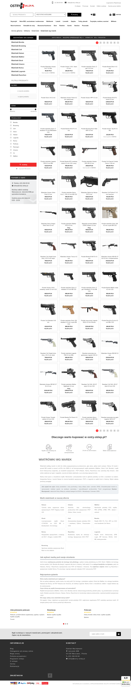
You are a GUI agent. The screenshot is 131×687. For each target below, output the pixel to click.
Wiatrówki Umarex (17, 64)
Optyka (73, 21)
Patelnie (62, 25)
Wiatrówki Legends (18, 71)
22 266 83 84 (59, 2)
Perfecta (15, 144)
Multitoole (49, 21)
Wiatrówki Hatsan (17, 53)
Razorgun (16, 147)
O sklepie (78, 6)
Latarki (58, 21)
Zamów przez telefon (114, 6)
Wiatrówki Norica (17, 68)
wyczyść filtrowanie (25, 168)
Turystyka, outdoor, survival (99, 21)
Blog (12, 648)
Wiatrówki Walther (17, 57)
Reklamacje (14, 666)
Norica (15, 141)
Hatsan (15, 134)
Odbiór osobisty (101, 6)
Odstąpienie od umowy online (21, 651)
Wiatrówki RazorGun (18, 75)
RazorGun (71, 532)
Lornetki (65, 21)
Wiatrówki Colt (16, 49)
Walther (15, 156)
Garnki (69, 25)
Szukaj (75, 14)
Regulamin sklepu (17, 659)
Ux (14, 153)
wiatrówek (75, 473)
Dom (55, 25)
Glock (15, 131)
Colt (14, 128)
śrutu (95, 473)
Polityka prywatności (18, 656)
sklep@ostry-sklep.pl (74, 2)
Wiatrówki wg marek (23, 38)
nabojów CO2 (81, 569)
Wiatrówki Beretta (17, 42)
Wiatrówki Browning (18, 46)
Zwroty (12, 664)
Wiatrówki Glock (17, 60)
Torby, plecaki (82, 21)
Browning (16, 125)
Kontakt (92, 6)
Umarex (15, 150)
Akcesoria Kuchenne (44, 25)
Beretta (15, 122)
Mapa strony (15, 653)
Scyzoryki (14, 21)
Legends (15, 137)
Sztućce (77, 25)
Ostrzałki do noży (29, 25)
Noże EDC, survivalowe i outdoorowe (32, 21)
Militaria (113, 21)
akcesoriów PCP (91, 569)
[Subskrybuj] (118, 634)
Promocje (85, 6)
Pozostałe (85, 25)
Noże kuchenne (16, 25)
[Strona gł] (22, 5)
